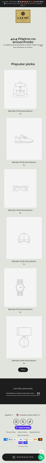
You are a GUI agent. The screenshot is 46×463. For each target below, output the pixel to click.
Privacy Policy (11, 432)
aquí (41, 45)
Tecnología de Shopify (23, 446)
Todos (23, 370)
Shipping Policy (34, 432)
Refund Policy (22, 432)
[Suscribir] (38, 393)
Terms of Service (23, 435)
